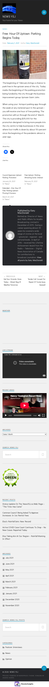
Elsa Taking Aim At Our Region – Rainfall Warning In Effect (24, 537)
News (5, 29)
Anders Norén (8, 678)
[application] (25, 365)
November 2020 (12, 605)
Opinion (8, 659)
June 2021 (10, 563)
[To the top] (44, 668)
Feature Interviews (13, 647)
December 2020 (12, 599)
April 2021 (10, 575)
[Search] (43, 454)
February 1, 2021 (13, 43)
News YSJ (9, 16)
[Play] (6, 415)
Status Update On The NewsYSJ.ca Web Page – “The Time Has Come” (23, 505)
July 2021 (9, 557)
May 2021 (10, 569)
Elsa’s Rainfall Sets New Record (17, 521)
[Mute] (39, 415)
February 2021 (11, 587)
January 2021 (11, 593)
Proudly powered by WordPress (15, 675)
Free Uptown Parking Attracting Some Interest (33, 176)
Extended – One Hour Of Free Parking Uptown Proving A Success (12, 190)
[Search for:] (25, 454)
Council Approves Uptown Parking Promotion (12, 176)
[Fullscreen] (43, 415)
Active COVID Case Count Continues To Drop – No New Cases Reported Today (24, 528)
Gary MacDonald (32, 43)
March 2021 (11, 581)
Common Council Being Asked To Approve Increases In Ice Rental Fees (20, 514)
